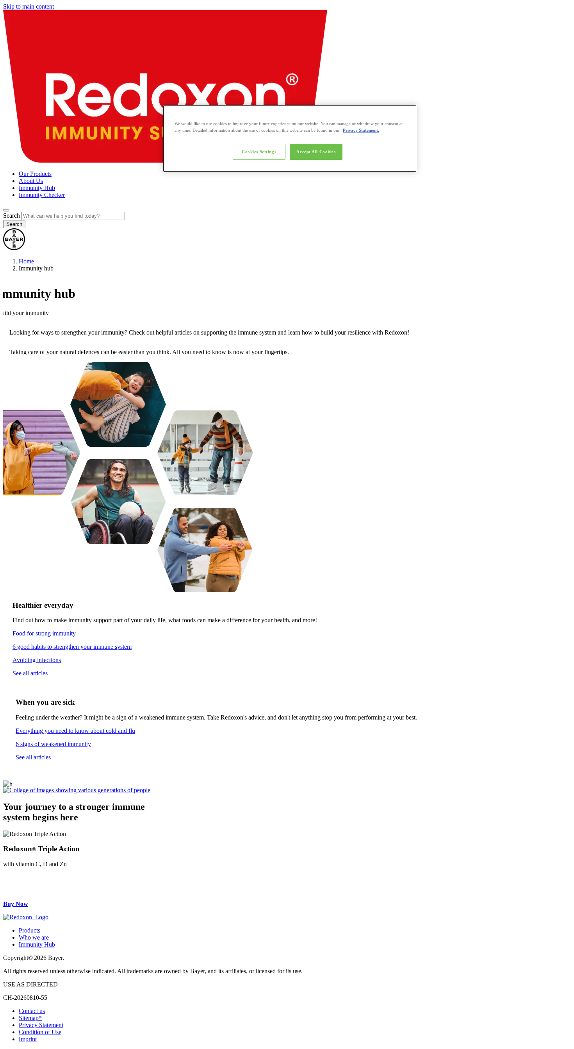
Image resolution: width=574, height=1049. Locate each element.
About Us (31, 180)
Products (29, 930)
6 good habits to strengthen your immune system (72, 646)
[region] (290, 138)
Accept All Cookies (315, 151)
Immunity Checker (42, 195)
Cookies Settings (259, 151)
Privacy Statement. (361, 130)
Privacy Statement (41, 1025)
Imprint (28, 1039)
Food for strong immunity (44, 633)
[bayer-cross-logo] (14, 248)
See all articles (30, 673)
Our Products (35, 173)
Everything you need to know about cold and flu (75, 730)
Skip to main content (28, 6)
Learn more (17, 884)
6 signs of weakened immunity (53, 744)
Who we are (34, 937)
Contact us (32, 1011)
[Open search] (6, 210)
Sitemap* (30, 1018)
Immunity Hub (37, 187)
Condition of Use (40, 1032)
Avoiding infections (36, 660)
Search (11, 215)
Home (26, 261)
